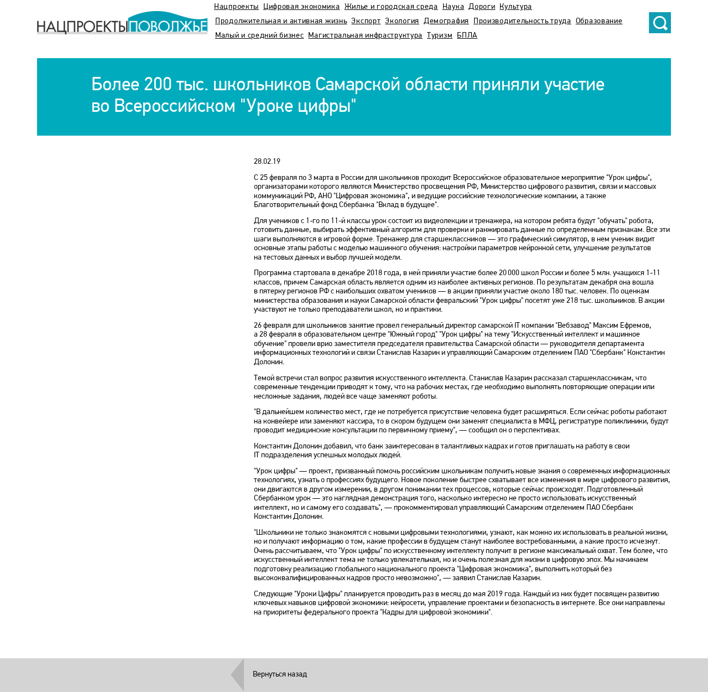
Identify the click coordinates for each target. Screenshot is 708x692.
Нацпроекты (236, 7)
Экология (402, 21)
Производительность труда (522, 21)
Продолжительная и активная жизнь (281, 21)
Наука (453, 7)
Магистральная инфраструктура (365, 36)
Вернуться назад (280, 674)
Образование (599, 21)
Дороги (481, 7)
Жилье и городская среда (391, 7)
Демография (446, 21)
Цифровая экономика (301, 7)
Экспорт (366, 21)
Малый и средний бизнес (259, 36)
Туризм (439, 36)
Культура (515, 7)
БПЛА (467, 36)
